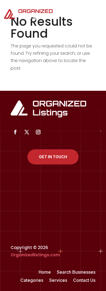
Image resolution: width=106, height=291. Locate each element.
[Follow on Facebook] (15, 132)
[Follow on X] (26, 132)
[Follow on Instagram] (38, 132)
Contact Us (84, 280)
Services (58, 280)
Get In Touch (53, 156)
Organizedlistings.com (35, 255)
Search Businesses (76, 272)
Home (45, 272)
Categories (31, 280)
